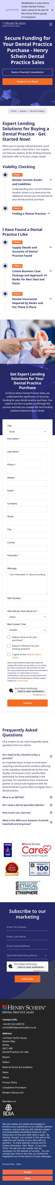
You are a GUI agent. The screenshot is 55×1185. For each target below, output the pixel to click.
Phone (11, 464)
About (5, 1077)
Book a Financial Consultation (27, 72)
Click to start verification (31, 691)
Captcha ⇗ (40, 695)
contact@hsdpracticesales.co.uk (19, 1027)
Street (10, 516)
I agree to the (26, 656)
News (5, 1072)
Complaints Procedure (14, 1087)
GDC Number (14, 598)
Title (9, 425)
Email (11, 490)
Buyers (6, 1056)
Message (11, 568)
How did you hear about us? (22, 611)
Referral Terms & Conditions (17, 1067)
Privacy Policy (22, 680)
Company (12, 503)
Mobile (11, 477)
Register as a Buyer (27, 81)
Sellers (6, 1062)
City (9, 529)
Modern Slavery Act (12, 1092)
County (11, 542)
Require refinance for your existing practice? (25, 647)
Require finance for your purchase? (24, 639)
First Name (13, 438)
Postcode (13, 555)
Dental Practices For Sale (15, 1051)
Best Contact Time (16, 624)
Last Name (13, 451)
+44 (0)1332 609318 (13, 1024)
